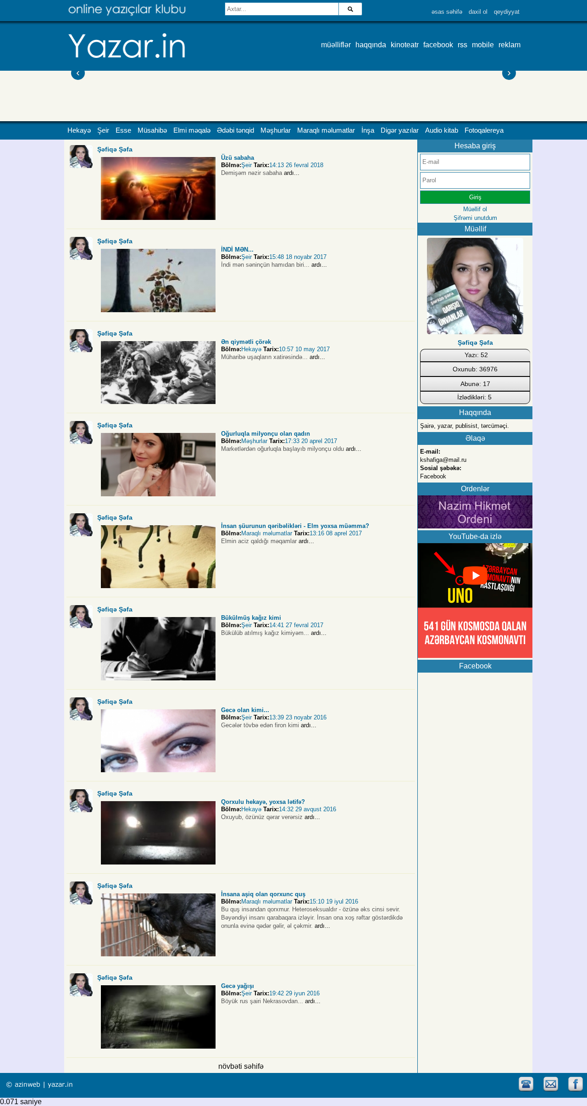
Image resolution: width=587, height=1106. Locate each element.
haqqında (370, 45)
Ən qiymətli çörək (246, 341)
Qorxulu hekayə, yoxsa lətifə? (263, 801)
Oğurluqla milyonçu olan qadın (265, 433)
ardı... (291, 172)
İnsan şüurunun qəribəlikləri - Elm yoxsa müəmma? (295, 525)
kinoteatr (405, 45)
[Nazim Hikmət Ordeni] (475, 526)
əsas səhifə (447, 11)
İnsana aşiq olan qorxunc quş (263, 894)
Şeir (103, 130)
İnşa (367, 130)
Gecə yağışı (237, 985)
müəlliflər (336, 45)
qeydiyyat (507, 11)
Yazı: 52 (476, 355)
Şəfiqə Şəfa (115, 149)
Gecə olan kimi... (245, 710)
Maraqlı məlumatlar (326, 130)
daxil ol (478, 11)
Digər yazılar (400, 130)
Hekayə (79, 130)
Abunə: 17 (475, 383)
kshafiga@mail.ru (443, 459)
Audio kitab (441, 130)
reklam (509, 45)
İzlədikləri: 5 (474, 397)
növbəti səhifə (241, 1066)
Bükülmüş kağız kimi (251, 617)
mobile (483, 45)
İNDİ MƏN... (237, 249)
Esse (123, 130)
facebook (438, 45)
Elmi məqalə (191, 130)
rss (462, 45)
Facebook (433, 476)
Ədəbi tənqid (235, 130)
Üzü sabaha (237, 157)
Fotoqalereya (484, 130)
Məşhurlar (275, 130)
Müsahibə (152, 130)
